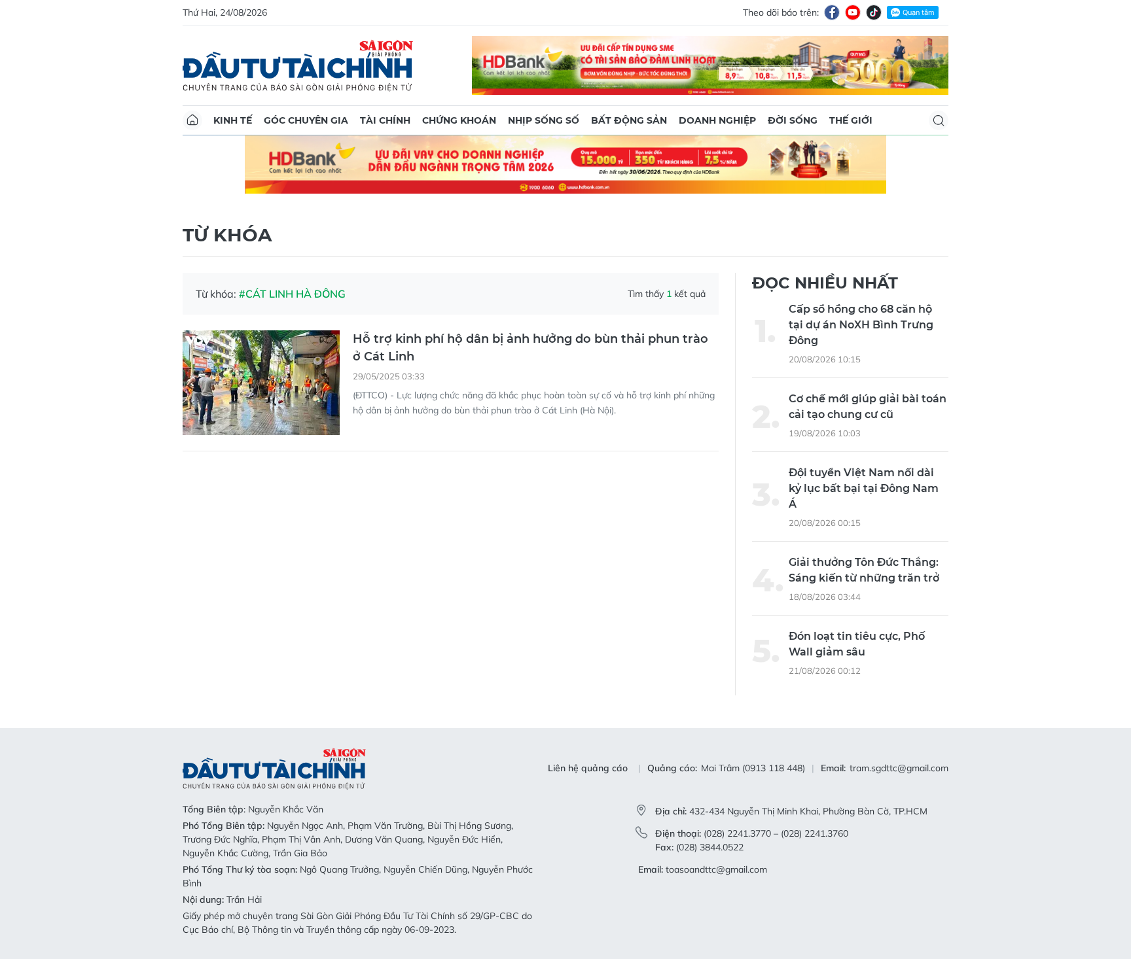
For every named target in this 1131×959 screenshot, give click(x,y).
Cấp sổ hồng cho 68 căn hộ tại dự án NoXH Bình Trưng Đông (861, 325)
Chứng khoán (459, 120)
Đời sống (792, 120)
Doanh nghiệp (717, 120)
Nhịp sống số (543, 120)
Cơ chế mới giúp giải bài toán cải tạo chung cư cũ (867, 406)
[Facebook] (832, 12)
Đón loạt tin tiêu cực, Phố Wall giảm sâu (857, 644)
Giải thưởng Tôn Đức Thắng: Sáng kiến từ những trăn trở (864, 570)
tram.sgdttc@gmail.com (899, 768)
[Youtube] (853, 12)
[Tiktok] (874, 12)
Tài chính (385, 120)
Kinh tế (232, 120)
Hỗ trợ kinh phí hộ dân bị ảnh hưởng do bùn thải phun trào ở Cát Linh (530, 348)
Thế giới (850, 120)
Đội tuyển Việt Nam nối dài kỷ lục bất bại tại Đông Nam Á (864, 488)
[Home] (192, 120)
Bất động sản (629, 120)
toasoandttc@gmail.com (716, 869)
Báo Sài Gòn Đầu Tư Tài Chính (298, 65)
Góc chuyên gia (306, 120)
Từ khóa (227, 235)
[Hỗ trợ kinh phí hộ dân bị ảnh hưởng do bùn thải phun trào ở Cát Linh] (261, 382)
